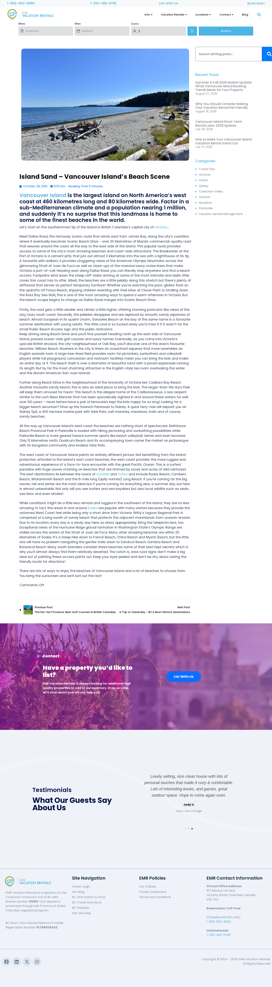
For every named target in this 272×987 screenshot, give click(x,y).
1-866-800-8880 (21, 3)
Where (21, 23)
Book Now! (256, 3)
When (78, 23)
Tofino (123, 474)
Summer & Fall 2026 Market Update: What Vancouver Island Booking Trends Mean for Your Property (223, 86)
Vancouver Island (42, 195)
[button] (185, 828)
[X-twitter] (26, 961)
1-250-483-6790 (103, 3)
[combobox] (228, 54)
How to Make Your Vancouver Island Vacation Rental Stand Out (223, 141)
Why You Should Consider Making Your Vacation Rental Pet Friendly (221, 106)
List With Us (168, 3)
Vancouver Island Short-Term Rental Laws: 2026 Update (218, 123)
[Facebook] (6, 961)
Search (226, 31)
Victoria (161, 227)
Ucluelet (102, 474)
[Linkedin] (16, 961)
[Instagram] (37, 961)
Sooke (93, 508)
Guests (135, 23)
